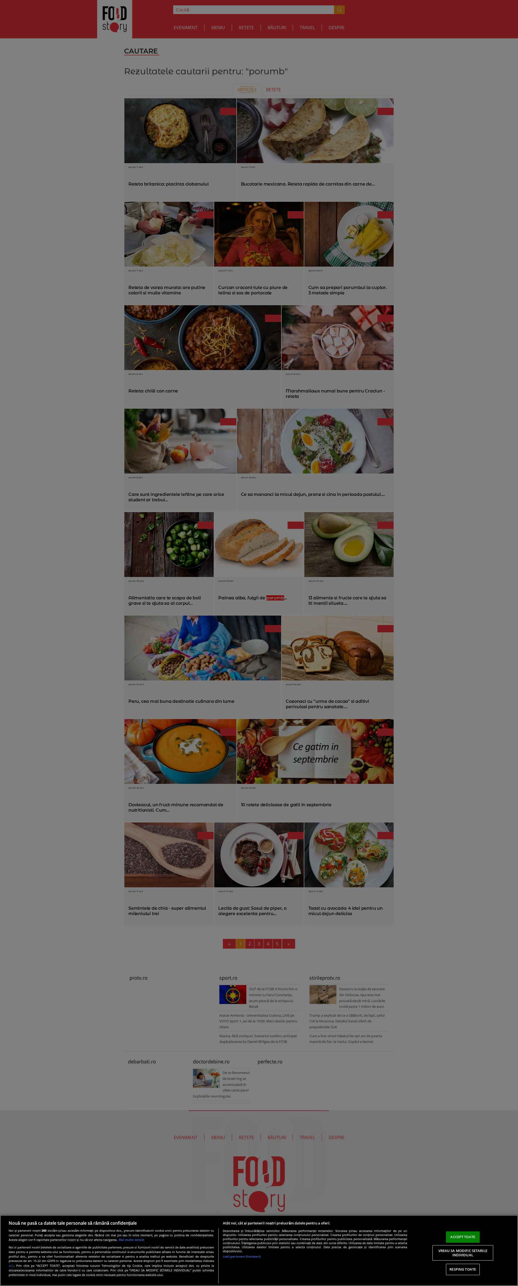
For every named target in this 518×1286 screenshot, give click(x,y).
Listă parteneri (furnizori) (242, 1256)
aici (11, 1265)
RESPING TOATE (462, 1269)
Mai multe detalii (131, 1240)
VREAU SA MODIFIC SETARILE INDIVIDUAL (462, 1252)
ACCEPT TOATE (462, 1236)
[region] (259, 1250)
